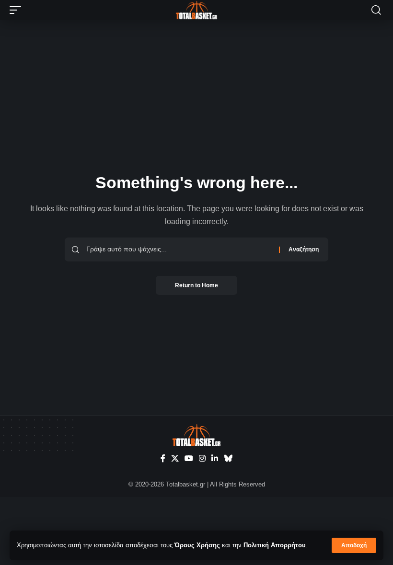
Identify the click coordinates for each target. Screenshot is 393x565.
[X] (175, 458)
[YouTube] (189, 458)
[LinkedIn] (214, 458)
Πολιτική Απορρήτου (274, 545)
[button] (354, 545)
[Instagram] (202, 458)
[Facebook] (163, 458)
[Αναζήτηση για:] (179, 249)
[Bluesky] (228, 458)
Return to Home (196, 285)
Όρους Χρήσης (197, 545)
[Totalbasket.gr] (196, 10)
